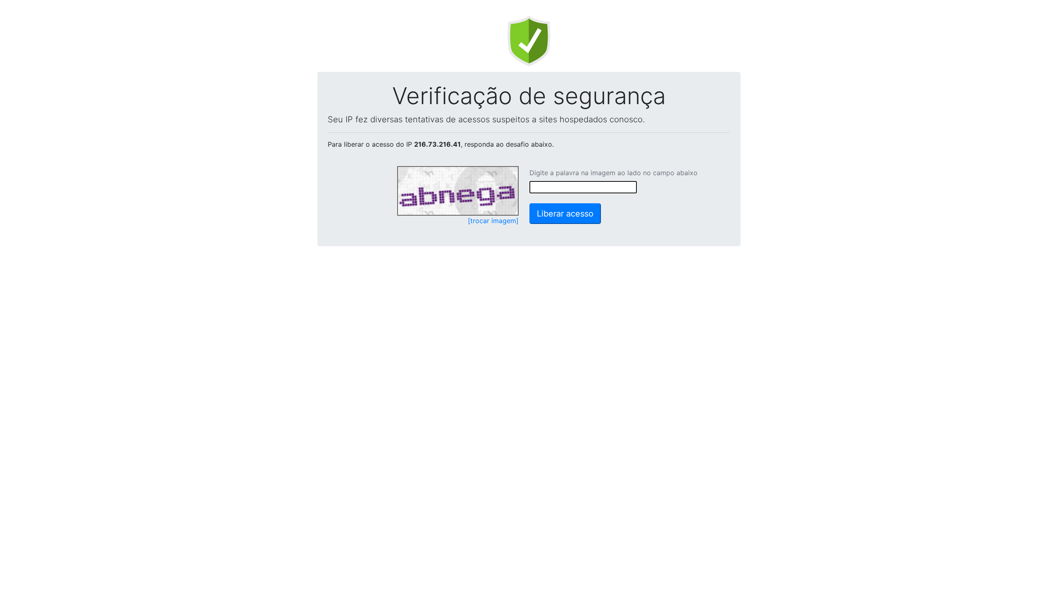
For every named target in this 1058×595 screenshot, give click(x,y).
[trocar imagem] (493, 221)
